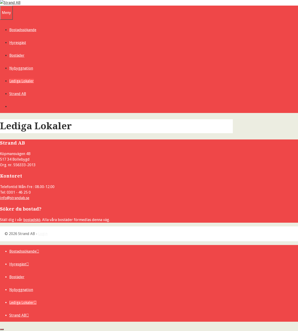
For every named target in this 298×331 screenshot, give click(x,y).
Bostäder (16, 55)
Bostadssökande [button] (22, 30)
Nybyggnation (21, 68)
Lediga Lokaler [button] (21, 81)
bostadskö (32, 220)
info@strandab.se (14, 198)
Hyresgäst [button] (17, 42)
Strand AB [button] (17, 94)
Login (42, 234)
